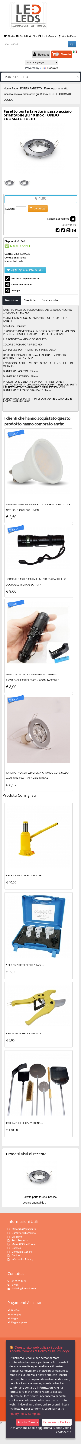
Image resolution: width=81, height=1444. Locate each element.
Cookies (16, 1247)
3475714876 (19, 1280)
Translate (52, 68)
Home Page (11, 88)
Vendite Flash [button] (68, 36)
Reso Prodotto (20, 1240)
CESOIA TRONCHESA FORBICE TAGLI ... (26, 1033)
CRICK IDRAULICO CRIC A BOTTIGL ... (25, 875)
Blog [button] (34, 36)
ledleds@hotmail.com (24, 1288)
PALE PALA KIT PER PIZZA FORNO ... (24, 1123)
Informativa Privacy (22, 1259)
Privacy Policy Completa (24, 1413)
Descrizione (11, 300)
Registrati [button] (43, 54)
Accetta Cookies (28, 1422)
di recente (26, 1153)
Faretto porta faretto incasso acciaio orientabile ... (40, 1199)
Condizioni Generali (22, 1251)
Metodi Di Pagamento (24, 1228)
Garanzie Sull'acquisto (24, 1232)
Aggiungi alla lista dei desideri (28, 270)
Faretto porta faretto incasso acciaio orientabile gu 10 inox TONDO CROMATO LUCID (38, 93)
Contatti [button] (23, 36)
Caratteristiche (50, 300)
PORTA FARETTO (31, 88)
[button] (61, 54)
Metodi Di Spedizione (23, 1244)
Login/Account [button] (49, 36)
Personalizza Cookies (56, 1422)
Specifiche (30, 300)
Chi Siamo (17, 1236)
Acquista (39, 208)
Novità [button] (11, 36)
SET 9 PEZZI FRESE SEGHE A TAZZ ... (25, 965)
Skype (15, 1284)
